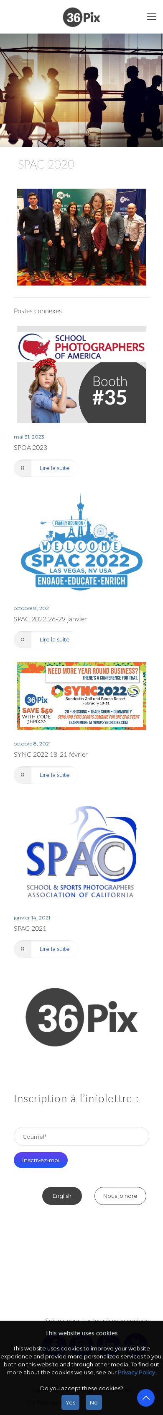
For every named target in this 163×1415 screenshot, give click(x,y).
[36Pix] (81, 16)
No (94, 1402)
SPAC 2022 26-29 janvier (50, 619)
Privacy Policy (136, 1372)
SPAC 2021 (30, 928)
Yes (70, 1402)
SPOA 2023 (30, 447)
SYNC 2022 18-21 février (51, 754)
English (62, 1195)
